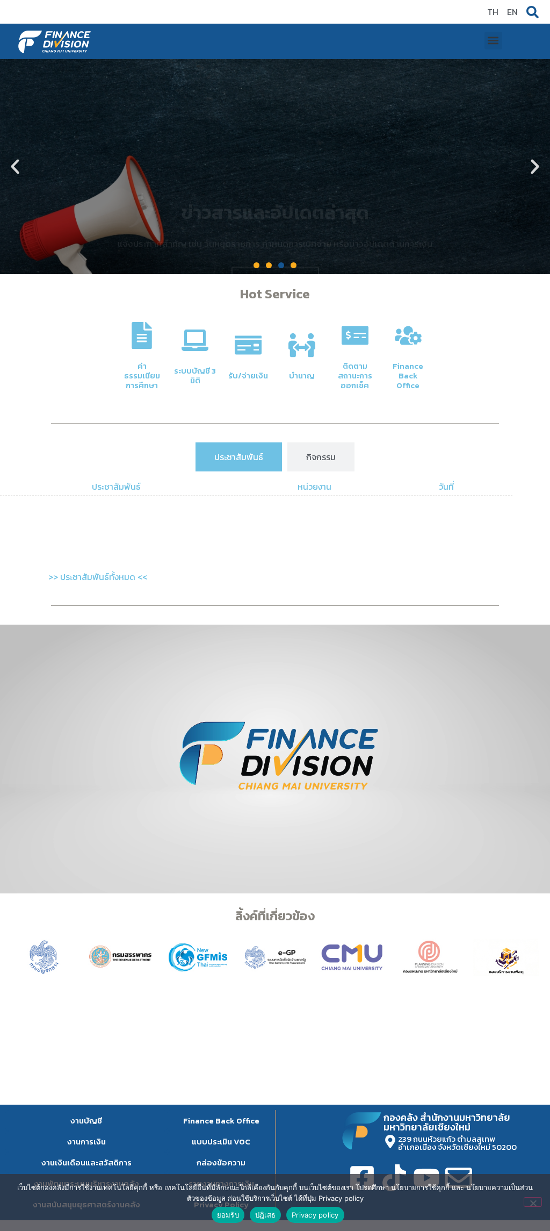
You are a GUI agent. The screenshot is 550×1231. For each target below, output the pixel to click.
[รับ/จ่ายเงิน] (248, 345)
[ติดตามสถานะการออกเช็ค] (355, 335)
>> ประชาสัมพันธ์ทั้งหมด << (97, 576)
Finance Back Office (408, 375)
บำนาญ (302, 375)
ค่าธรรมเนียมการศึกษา (142, 375)
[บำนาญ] (301, 345)
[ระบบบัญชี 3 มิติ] (195, 340)
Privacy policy (315, 1215)
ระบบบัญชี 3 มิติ (195, 375)
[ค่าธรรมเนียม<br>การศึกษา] (141, 335)
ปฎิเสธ (265, 1215)
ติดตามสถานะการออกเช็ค (355, 375)
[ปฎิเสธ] (533, 1202)
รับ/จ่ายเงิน (248, 375)
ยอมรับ (228, 1215)
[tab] (239, 456)
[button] (493, 40)
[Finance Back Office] (408, 335)
